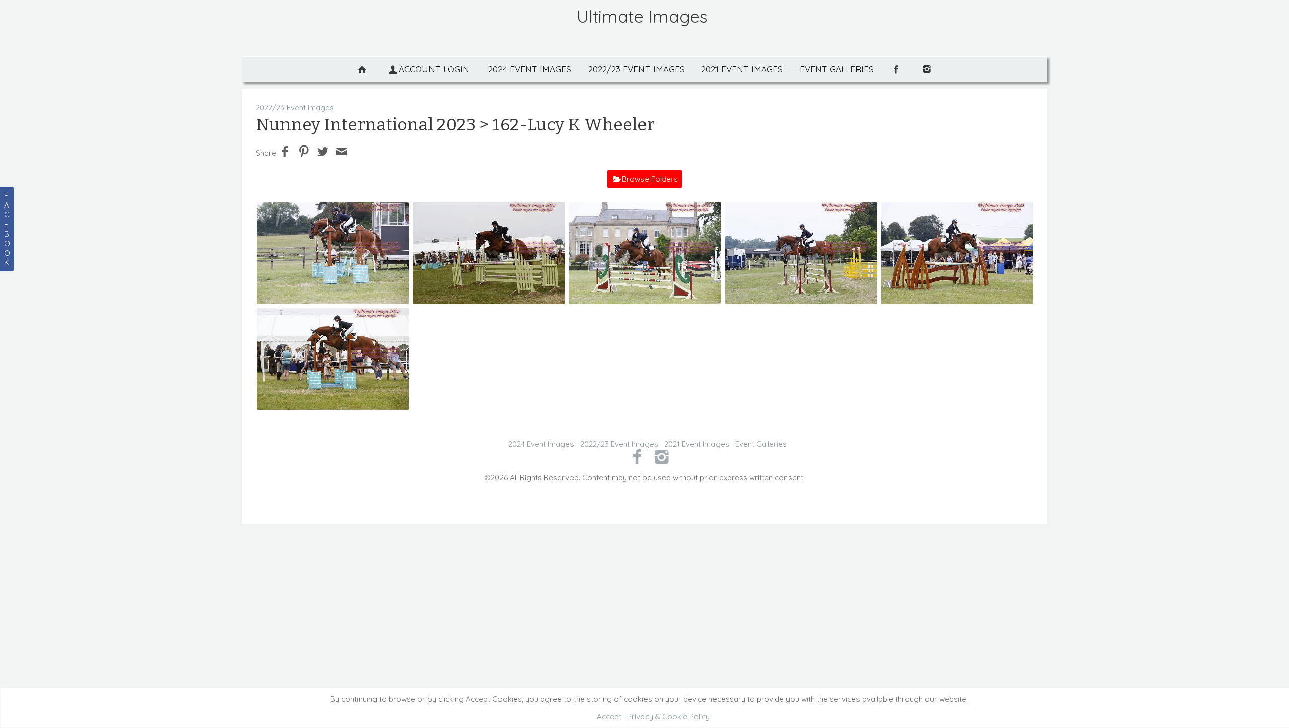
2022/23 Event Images (636, 69)
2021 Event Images (742, 69)
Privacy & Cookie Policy (668, 716)
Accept (609, 716)
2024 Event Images (529, 69)
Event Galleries (837, 69)
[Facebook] (637, 456)
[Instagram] (662, 456)
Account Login (434, 69)
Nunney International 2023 (366, 124)
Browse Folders (650, 179)
